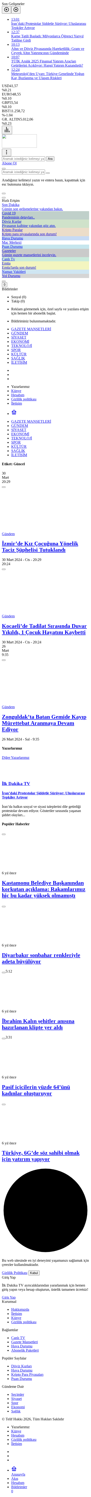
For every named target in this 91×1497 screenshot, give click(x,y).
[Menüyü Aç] (6, 152)
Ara (50, 159)
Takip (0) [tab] (18, 301)
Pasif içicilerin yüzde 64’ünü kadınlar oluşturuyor (36, 1090)
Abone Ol (9, 163)
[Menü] (7, 130)
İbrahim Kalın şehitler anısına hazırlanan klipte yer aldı (38, 1024)
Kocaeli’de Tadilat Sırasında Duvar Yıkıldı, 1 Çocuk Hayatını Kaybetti (44, 629)
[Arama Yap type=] (48, 173)
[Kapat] (4, 197)
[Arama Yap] (4, 168)
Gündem (8, 534)
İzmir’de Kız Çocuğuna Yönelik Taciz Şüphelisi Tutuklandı (40, 546)
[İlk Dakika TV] (19, 146)
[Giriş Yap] (4, 281)
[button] (4, 193)
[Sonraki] (16, 10)
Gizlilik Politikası (14, 1273)
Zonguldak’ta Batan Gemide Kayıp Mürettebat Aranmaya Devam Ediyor (44, 723)
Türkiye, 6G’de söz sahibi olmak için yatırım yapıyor (41, 1156)
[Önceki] (6, 10)
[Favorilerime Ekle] (4, 487)
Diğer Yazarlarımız (15, 758)
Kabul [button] (34, 1273)
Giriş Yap (9, 1297)
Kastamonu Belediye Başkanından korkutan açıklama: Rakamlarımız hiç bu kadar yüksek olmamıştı (43, 889)
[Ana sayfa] (14, 414)
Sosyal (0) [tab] (18, 297)
